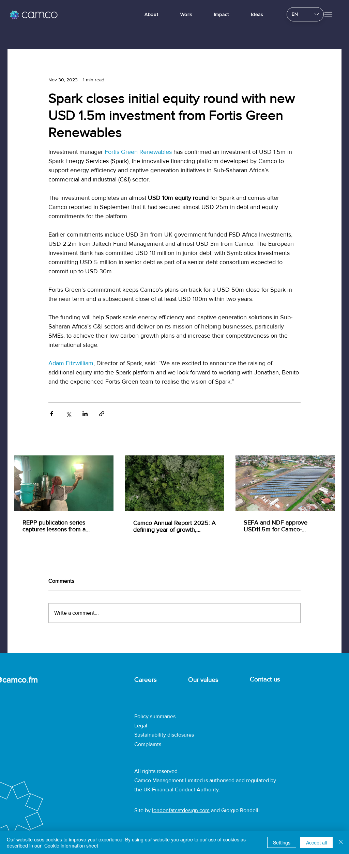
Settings (281, 842)
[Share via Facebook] (51, 413)
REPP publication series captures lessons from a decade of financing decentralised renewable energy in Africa (55, 526)
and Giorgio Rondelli (235, 810)
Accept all (316, 842)
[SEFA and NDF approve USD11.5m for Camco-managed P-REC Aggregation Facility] (285, 483)
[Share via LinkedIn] (85, 413)
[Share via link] (101, 413)
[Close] (341, 842)
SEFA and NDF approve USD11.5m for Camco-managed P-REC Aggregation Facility (282, 526)
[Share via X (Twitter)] (68, 413)
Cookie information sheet (71, 845)
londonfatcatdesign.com (181, 810)
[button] (328, 14)
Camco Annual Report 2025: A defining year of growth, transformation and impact (174, 526)
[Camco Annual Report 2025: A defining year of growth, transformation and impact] (174, 483)
